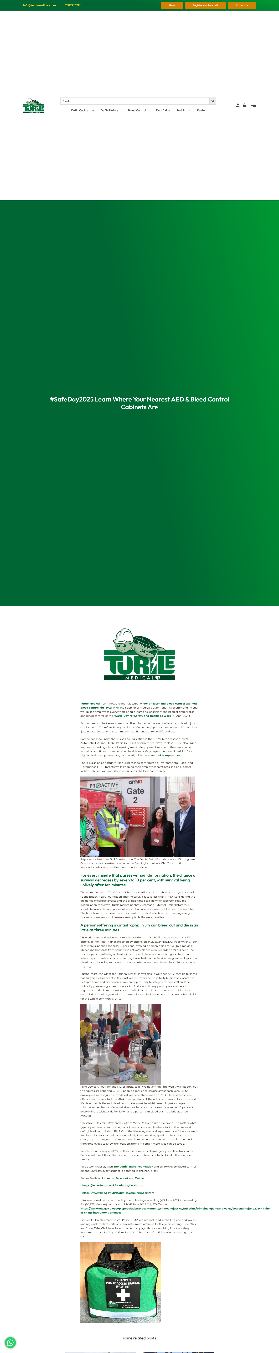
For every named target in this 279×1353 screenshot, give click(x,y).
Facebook (122, 1178)
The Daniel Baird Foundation (133, 1166)
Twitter (140, 1178)
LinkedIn (108, 1178)
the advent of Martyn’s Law (161, 755)
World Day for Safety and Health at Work (142, 715)
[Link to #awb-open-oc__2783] (253, 105)
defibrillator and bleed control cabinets (170, 703)
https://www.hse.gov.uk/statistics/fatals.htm (113, 1185)
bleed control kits (92, 707)
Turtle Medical (90, 703)
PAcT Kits (112, 707)
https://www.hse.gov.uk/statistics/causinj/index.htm (118, 1192)
